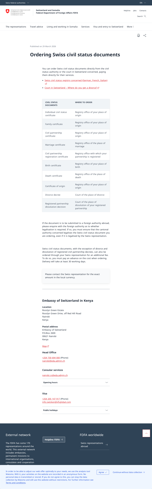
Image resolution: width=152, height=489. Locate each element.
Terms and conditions (16, 482)
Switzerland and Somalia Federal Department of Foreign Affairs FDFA (57, 11)
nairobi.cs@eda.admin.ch (55, 375)
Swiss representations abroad (92, 445)
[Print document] (138, 35)
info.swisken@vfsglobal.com (56, 402)
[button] (36, 26)
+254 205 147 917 (51, 398)
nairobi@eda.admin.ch (53, 360)
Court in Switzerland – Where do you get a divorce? (71, 87)
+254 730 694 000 (51, 357)
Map (44, 346)
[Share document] (145, 35)
